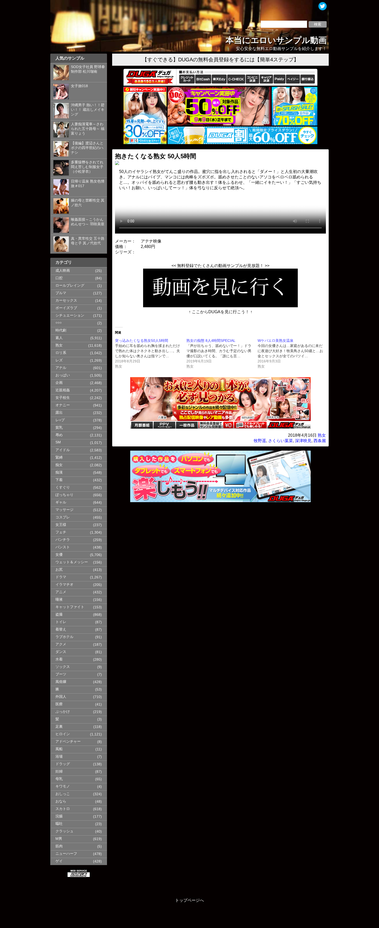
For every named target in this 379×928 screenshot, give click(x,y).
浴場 (59, 756)
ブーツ (60, 674)
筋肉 (59, 846)
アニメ (60, 592)
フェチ (60, 532)
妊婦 (59, 771)
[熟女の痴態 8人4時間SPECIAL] (222, 353)
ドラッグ (62, 764)
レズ (59, 360)
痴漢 (59, 472)
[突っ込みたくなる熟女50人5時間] (150, 353)
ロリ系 (60, 353)
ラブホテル (64, 637)
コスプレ (62, 517)
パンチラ (62, 540)
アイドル (62, 450)
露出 (59, 413)
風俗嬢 (60, 682)
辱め (59, 435)
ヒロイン (62, 734)
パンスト (62, 547)
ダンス (60, 652)
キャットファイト (69, 607)
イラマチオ (64, 584)
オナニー (62, 405)
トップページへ (189, 900)
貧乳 (59, 427)
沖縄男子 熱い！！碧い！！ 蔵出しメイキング (87, 109)
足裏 (59, 726)
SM (58, 442)
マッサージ (64, 510)
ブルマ (60, 293)
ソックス (62, 667)
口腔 (59, 278)
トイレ (60, 622)
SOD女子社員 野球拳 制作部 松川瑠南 (88, 69)
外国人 (60, 697)
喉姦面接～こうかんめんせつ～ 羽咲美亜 (87, 222)
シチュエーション (69, 315)
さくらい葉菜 (280, 440)
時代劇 (60, 330)
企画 (59, 383)
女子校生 (62, 398)
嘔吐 (59, 824)
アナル (60, 368)
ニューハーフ (66, 854)
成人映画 (62, 270)
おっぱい (62, 375)
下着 (59, 480)
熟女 (59, 345)
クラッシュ (64, 831)
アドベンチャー (68, 741)
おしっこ (62, 794)
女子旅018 (79, 86)
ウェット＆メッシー (71, 562)
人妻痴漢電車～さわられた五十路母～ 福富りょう (87, 128)
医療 (59, 704)
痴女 (59, 465)
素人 (59, 338)
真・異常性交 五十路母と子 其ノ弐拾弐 (87, 241)
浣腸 (59, 816)
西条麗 (320, 440)
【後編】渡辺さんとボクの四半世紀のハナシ (87, 147)
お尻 (59, 569)
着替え (60, 629)
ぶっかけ (62, 712)
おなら (60, 801)
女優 (59, 555)
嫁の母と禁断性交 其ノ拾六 (87, 202)
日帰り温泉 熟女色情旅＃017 (87, 183)
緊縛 (59, 457)
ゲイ (59, 861)
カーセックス (66, 300)
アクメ (60, 644)
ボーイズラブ (66, 308)
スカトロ (62, 809)
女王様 (60, 525)
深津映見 (303, 440)
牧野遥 (260, 440)
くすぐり (62, 487)
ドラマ (60, 577)
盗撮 (59, 614)
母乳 (59, 779)
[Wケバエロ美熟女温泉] (293, 353)
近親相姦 (62, 390)
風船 (59, 749)
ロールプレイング (69, 285)
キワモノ (62, 786)
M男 (58, 839)
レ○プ (60, 420)
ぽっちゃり (64, 495)
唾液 (59, 599)
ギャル (60, 502)
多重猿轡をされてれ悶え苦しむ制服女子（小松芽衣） (87, 166)
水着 (59, 659)
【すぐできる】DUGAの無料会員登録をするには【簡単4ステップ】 (220, 59)
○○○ (58, 323)
